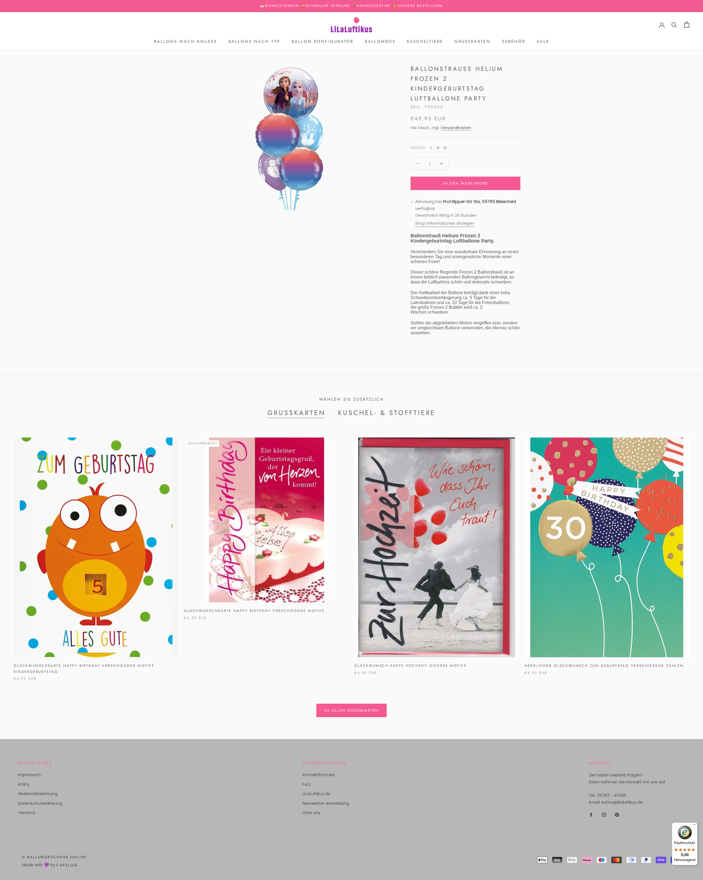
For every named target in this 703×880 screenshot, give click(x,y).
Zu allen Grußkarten (351, 710)
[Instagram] (604, 814)
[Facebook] (431, 147)
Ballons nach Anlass (185, 41)
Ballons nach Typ (254, 41)
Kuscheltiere (425, 41)
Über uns (311, 812)
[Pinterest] (445, 147)
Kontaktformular (319, 775)
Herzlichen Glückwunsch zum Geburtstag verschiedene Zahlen (604, 665)
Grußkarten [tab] (296, 412)
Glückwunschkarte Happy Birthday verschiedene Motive (254, 610)
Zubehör (513, 41)
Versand (26, 812)
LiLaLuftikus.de (316, 794)
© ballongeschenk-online (54, 857)
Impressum (29, 775)
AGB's (23, 784)
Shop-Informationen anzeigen (444, 223)
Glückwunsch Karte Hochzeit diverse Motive (410, 665)
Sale (543, 41)
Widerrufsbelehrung (37, 794)
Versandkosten (455, 127)
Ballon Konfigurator (322, 41)
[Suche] (674, 24)
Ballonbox (380, 41)
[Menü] (694, 826)
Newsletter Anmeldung (326, 803)
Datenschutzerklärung (40, 803)
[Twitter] (438, 147)
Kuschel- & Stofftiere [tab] (387, 412)
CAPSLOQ (66, 865)
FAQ (307, 784)
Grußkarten (472, 41)
